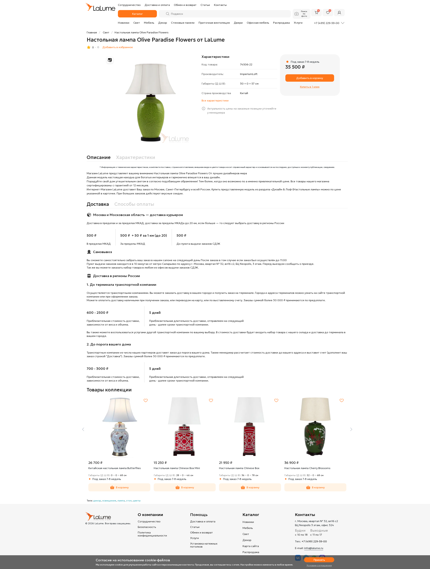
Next (351, 429)
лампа (121, 500)
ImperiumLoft (248, 74)
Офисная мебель (258, 22)
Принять (319, 559)
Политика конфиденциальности (152, 534)
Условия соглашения (319, 565)
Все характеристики (215, 100)
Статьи (195, 526)
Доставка (98, 204)
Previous (83, 429)
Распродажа (281, 22)
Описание (99, 157)
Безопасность (147, 526)
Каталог (251, 514)
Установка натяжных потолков (203, 545)
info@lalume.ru (313, 548)
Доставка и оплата (202, 521)
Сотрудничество (149, 521)
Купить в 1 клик (309, 86)
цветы (137, 500)
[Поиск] (167, 13)
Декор (162, 22)
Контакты (305, 514)
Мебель (149, 22)
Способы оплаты (134, 204)
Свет (136, 22)
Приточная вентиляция (214, 22)
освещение (109, 500)
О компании (150, 514)
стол (129, 500)
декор (97, 500)
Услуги (298, 22)
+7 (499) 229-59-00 (314, 541)
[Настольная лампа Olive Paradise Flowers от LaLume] (151, 101)
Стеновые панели (183, 22)
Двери (238, 22)
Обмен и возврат (201, 532)
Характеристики (135, 157)
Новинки (123, 22)
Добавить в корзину (309, 78)
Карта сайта (251, 546)
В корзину (122, 487)
